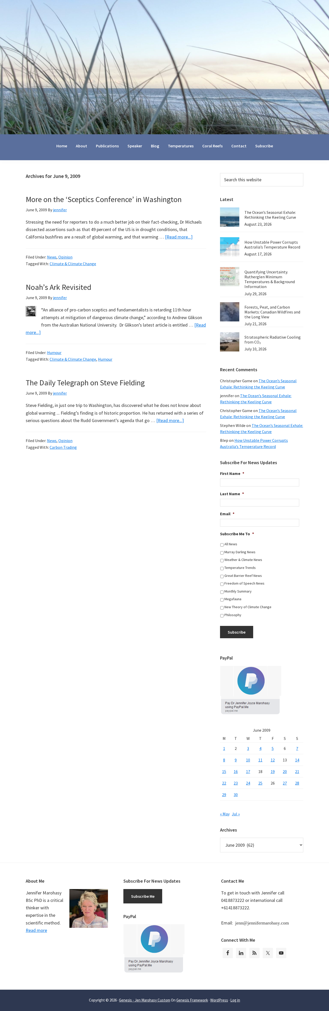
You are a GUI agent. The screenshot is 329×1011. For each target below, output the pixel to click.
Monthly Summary (238, 591)
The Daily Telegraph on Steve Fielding (85, 382)
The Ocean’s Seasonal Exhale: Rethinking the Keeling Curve (270, 215)
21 (297, 771)
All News (230, 544)
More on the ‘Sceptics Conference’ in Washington (104, 199)
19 (273, 771)
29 (224, 794)
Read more (36, 930)
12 (273, 759)
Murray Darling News (239, 552)
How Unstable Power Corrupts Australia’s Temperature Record (272, 245)
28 (297, 783)
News (52, 257)
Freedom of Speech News (244, 583)
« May (225, 813)
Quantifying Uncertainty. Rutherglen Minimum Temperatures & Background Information (269, 279)
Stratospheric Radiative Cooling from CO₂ (272, 340)
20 (285, 771)
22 (224, 783)
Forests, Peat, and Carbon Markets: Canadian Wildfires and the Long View (272, 311)
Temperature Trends (240, 567)
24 (248, 783)
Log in (235, 1000)
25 (260, 783)
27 (285, 783)
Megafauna (232, 599)
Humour (54, 352)
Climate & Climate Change (73, 263)
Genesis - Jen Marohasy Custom (144, 1000)
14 (297, 759)
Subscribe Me (142, 896)
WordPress (219, 1000)
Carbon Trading (63, 447)
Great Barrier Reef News (243, 575)
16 (236, 771)
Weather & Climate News (243, 559)
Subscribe (236, 632)
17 (248, 771)
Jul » (236, 813)
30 (236, 794)
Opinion (65, 257)
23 (236, 783)
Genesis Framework (192, 1000)
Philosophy (232, 615)
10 (248, 759)
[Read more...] (179, 237)
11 (260, 759)
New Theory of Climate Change (247, 607)
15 (224, 771)
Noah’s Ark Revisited (58, 287)
